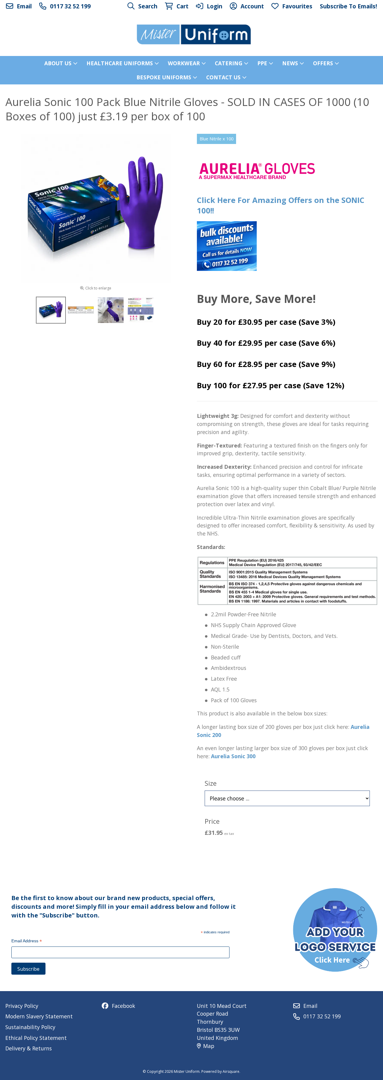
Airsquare (231, 1071)
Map (208, 1045)
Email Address (26, 941)
